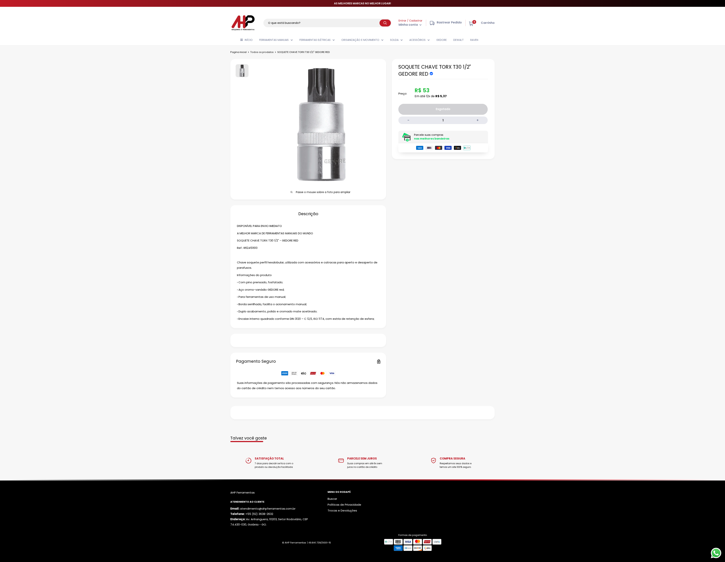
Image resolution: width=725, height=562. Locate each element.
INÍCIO (249, 40)
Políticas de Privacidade (344, 505)
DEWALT (458, 40)
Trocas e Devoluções (342, 510)
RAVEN (474, 40)
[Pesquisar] (385, 22)
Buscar (332, 499)
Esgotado (443, 109)
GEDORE (441, 40)
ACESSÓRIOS (417, 40)
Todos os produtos (262, 52)
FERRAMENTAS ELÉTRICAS (315, 40)
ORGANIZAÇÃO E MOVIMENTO (360, 40)
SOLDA (394, 40)
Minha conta (409, 25)
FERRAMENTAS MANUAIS (274, 40)
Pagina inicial (238, 52)
